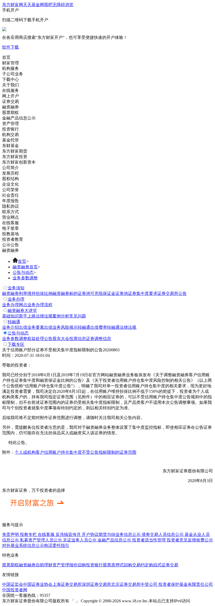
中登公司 (149, 584)
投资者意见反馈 (181, 540)
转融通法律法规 (121, 327)
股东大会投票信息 (69, 338)
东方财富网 (12, 4)
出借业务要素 (31, 327)
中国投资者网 (14, 590)
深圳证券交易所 (96, 584)
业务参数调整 (25, 278)
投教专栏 (28, 534)
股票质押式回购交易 (122, 565)
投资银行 (94, 565)
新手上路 (27, 316)
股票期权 (10, 565)
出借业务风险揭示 (61, 327)
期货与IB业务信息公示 (120, 534)
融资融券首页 (25, 267)
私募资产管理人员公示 (41, 540)
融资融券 (27, 565)
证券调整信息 (98, 338)
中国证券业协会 (37, 584)
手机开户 (64, 24)
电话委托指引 (56, 545)
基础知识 (10, 316)
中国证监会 (12, 584)
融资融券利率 (14, 293)
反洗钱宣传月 (68, 534)
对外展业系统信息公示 (23, 545)
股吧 (48, 4)
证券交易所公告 (172, 293)
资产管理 (60, 565)
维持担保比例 (39, 293)
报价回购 (77, 565)
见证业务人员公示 (80, 540)
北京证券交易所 (126, 584)
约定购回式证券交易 (159, 565)
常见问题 (77, 316)
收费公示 (204, 540)
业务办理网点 (14, 304)
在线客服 (46, 534)
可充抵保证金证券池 (109, 293)
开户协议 (90, 534)
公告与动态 (23, 272)
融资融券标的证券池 (71, 293)
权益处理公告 (39, 338)
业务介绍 (10, 327)
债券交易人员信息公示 (163, 534)
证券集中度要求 (142, 293)
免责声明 (10, 534)
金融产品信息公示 (115, 540)
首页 (22, 261)
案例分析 (60, 316)
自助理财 (44, 565)
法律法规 (44, 316)
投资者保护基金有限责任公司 (185, 584)
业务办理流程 (39, 304)
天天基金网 (33, 4)
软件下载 (10, 47)
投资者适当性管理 (149, 540)
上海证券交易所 (67, 584)
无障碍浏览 (62, 4)
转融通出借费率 (92, 327)
